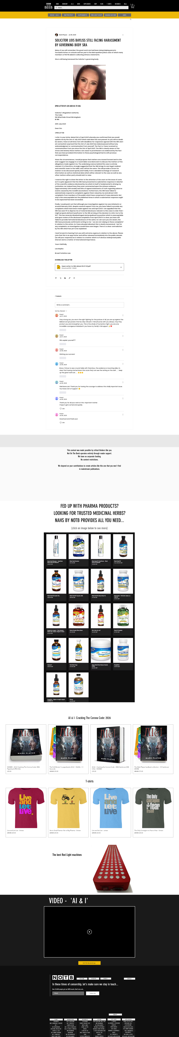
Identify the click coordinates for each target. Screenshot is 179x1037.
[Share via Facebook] (56, 278)
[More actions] (123, 35)
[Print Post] (74, 278)
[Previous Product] (3, 812)
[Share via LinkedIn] (65, 278)
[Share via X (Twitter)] (60, 278)
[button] (132, 6)
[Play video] (89, 932)
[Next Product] (176, 812)
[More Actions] (123, 315)
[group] (89, 749)
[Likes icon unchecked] (60, 330)
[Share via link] (69, 278)
